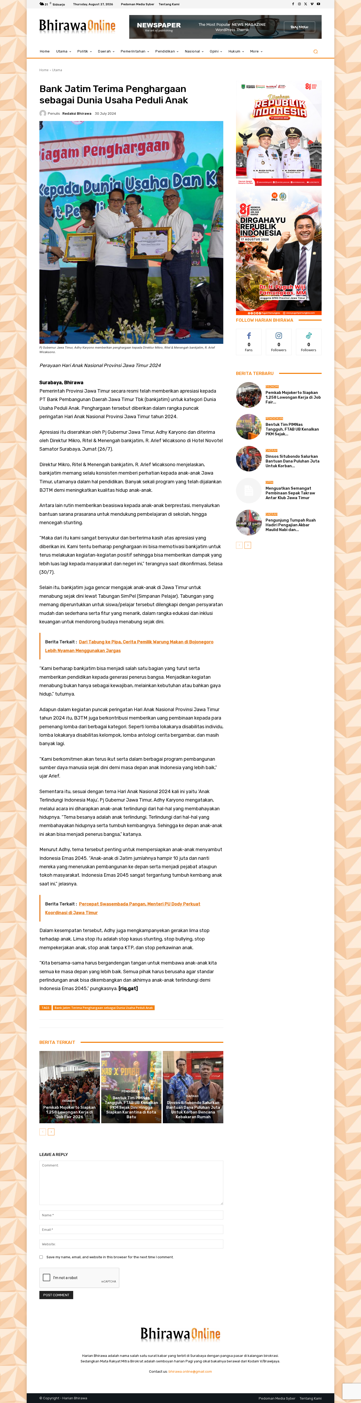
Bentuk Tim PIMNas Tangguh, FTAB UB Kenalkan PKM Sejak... (292, 429)
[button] (315, 51)
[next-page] (51, 1132)
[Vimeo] (312, 4)
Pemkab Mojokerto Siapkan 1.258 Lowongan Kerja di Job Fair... (293, 397)
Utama (57, 70)
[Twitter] (306, 4)
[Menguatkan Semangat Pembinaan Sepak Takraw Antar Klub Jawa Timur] (249, 490)
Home (44, 70)
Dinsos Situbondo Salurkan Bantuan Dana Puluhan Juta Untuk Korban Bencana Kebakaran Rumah (193, 1109)
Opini (269, 482)
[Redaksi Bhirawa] (43, 113)
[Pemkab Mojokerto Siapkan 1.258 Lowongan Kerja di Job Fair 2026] (69, 1087)
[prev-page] (42, 1132)
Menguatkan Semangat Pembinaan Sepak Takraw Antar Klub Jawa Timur (290, 493)
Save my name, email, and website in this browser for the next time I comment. (110, 1257)
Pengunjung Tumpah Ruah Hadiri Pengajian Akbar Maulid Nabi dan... (291, 525)
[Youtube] (318, 4)
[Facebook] (293, 4)
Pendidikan (131, 1091)
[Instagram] (299, 4)
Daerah (192, 1096)
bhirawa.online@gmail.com (190, 1371)
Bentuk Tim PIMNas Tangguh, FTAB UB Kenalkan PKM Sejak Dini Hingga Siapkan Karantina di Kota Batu (131, 1107)
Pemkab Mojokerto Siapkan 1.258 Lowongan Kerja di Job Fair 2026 (69, 1112)
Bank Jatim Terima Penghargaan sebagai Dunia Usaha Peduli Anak (104, 1008)
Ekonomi (69, 1101)
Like (249, 333)
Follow (279, 333)
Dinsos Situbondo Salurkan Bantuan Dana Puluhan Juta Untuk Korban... (293, 461)
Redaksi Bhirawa (76, 113)
